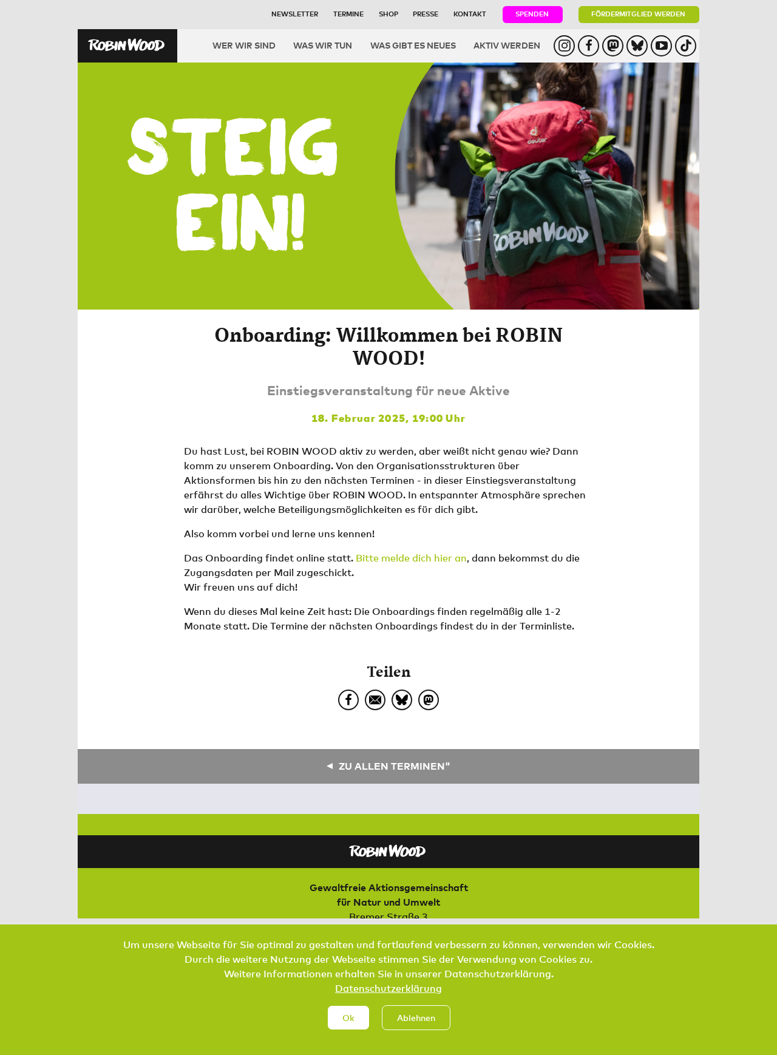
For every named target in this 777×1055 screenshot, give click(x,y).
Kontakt (469, 14)
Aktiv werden (506, 45)
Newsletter (294, 14)
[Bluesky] (402, 700)
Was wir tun (322, 45)
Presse (425, 14)
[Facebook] (348, 700)
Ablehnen (416, 1018)
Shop (388, 14)
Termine (348, 14)
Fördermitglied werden (638, 14)
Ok (348, 1018)
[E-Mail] (375, 700)
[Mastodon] (428, 700)
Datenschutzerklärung (388, 988)
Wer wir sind (244, 45)
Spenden (532, 14)
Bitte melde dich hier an (411, 558)
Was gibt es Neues (413, 45)
